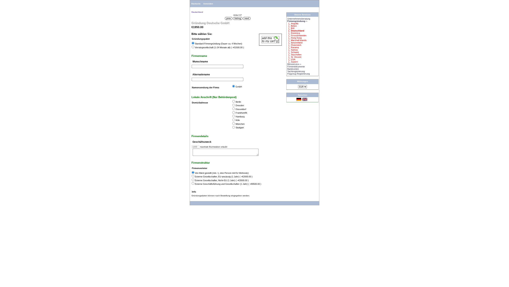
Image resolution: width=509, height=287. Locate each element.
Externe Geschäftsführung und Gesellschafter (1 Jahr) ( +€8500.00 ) (228, 184)
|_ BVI (290, 28)
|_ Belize (292, 26)
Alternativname (201, 74)
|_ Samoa (292, 50)
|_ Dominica (293, 33)
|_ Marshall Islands (297, 40)
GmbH (239, 87)
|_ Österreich (294, 45)
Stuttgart (240, 128)
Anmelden (208, 4)
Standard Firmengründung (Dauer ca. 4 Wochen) (218, 43)
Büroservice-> (294, 64)
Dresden (240, 105)
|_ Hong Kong (294, 38)
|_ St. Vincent (294, 57)
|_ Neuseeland (294, 42)
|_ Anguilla (292, 23)
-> (297, 21)
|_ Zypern (292, 62)
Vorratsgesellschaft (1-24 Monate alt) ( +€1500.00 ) (219, 47)
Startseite (196, 4)
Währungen (302, 81)
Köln (238, 120)
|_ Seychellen (294, 54)
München (240, 124)
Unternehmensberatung (298, 19)
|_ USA (291, 59)
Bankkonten (293, 69)
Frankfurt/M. (242, 113)
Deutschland (197, 12)
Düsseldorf (241, 109)
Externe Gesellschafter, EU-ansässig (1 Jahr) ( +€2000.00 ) (224, 176)
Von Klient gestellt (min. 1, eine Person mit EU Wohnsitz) (222, 173)
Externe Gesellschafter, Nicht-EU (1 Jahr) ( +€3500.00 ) (222, 180)
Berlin (238, 102)
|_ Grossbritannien (296, 35)
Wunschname (200, 61)
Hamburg (240, 116)
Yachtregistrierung (296, 71)
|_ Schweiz (293, 52)
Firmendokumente (296, 66)
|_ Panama (293, 47)
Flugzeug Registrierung (298, 74)
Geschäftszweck (201, 142)
